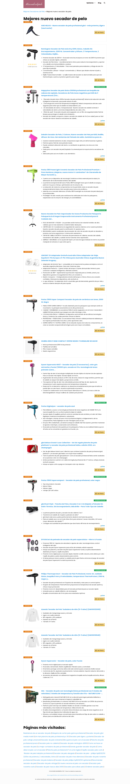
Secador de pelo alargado (64, 753)
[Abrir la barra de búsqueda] (104, 3)
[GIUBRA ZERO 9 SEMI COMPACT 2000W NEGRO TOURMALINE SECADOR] (32, 347)
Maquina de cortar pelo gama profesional (68, 733)
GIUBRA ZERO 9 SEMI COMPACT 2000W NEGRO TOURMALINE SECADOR (69, 341)
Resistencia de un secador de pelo (37, 733)
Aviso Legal (50, 775)
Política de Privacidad (69, 775)
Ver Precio (100, 32)
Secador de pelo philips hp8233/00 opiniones (73, 760)
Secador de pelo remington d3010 (73, 743)
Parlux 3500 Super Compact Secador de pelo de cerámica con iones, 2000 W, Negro (72, 300)
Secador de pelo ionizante (51, 740)
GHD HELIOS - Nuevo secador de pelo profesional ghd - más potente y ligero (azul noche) (73, 26)
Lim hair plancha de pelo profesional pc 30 (52, 736)
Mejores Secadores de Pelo (34, 11)
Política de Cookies (58, 775)
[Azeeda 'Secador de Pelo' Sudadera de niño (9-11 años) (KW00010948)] (32, 641)
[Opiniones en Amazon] (32, 64)
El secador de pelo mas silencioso (70, 757)
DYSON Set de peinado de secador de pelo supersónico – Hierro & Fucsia (71, 539)
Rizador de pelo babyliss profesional (38, 753)
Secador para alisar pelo (74, 767)
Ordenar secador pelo (94, 767)
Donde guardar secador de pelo (83, 747)
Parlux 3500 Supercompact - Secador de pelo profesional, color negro (70, 480)
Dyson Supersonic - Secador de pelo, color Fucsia (61, 661)
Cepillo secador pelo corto (92, 750)
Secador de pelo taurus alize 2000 (49, 767)
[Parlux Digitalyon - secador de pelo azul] (32, 412)
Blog (99, 3)
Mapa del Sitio (79, 775)
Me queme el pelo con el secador (76, 740)
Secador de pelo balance (44, 760)
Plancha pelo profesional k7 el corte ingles (63, 750)
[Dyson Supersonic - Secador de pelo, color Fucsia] (32, 667)
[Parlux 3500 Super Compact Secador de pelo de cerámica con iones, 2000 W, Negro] (32, 305)
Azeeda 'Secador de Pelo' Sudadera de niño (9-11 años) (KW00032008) (71, 609)
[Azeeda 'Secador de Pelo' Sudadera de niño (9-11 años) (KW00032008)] (32, 615)
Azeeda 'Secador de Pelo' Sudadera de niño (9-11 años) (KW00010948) (70, 635)
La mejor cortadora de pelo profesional (53, 747)
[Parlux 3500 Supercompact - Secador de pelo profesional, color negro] (32, 486)
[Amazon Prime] (102, 121)
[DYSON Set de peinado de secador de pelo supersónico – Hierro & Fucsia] (32, 545)
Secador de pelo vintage (47, 763)
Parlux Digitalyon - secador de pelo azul (58, 406)
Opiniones (90, 3)
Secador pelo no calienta (49, 743)
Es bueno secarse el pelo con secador (74, 763)
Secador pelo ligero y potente (81, 736)
